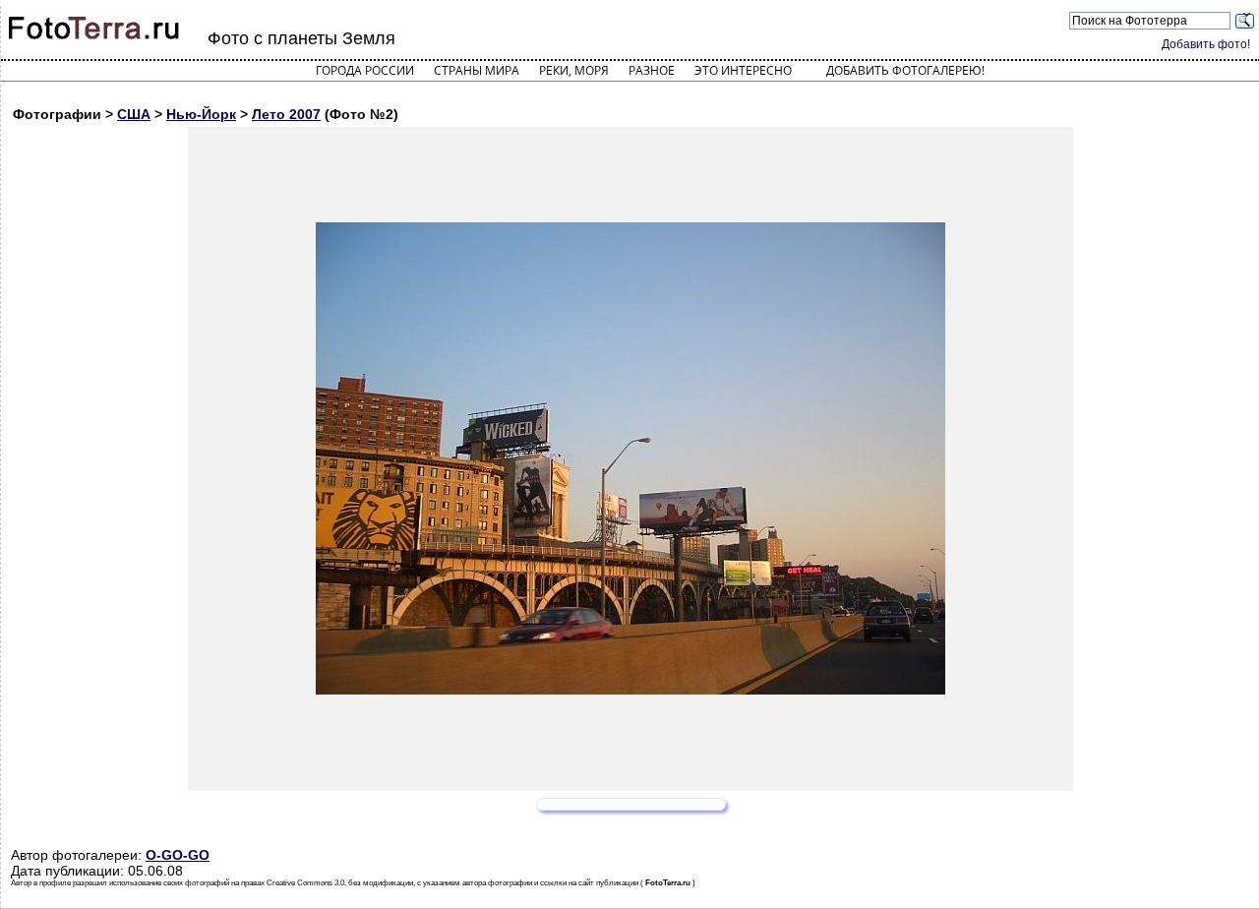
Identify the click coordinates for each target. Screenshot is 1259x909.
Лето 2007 (286, 114)
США (133, 114)
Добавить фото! (1206, 44)
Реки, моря (574, 70)
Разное (652, 70)
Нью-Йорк (201, 114)
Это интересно (743, 70)
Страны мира (476, 70)
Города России (365, 70)
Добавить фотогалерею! (905, 70)
